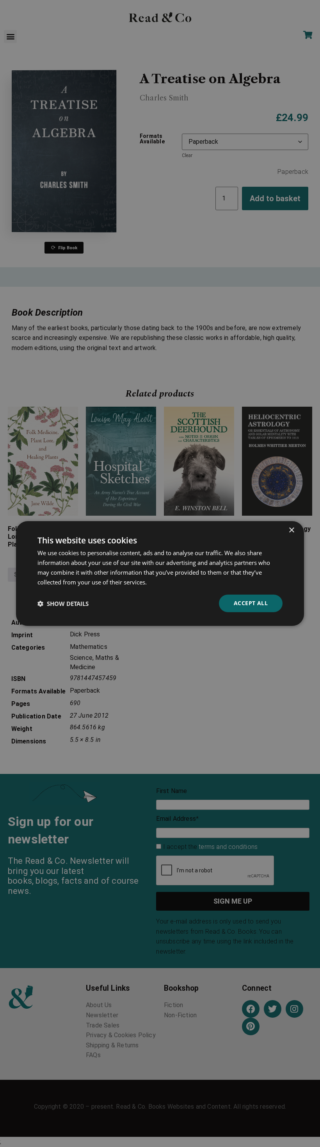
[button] (63, 603)
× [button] (291, 530)
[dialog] (160, 573)
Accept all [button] (251, 603)
